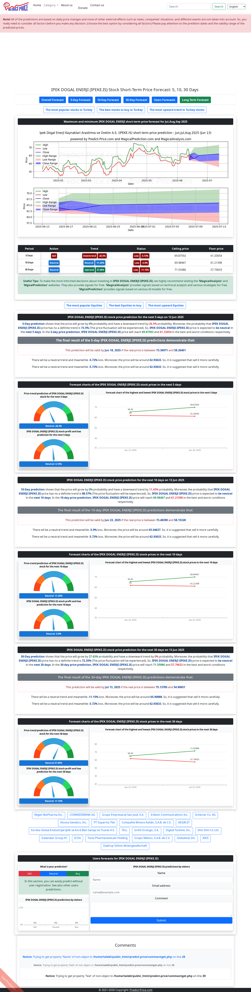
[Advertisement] (125, 61)
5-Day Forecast (80, 100)
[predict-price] (16, 6)
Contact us (97, 5)
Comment (161, 898)
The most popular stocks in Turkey (69, 110)
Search (218, 6)
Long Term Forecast (195, 100)
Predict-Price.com (141, 990)
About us (67, 5)
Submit (161, 920)
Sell (29, 873)
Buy (78, 873)
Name (161, 873)
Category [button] (50, 5)
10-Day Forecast (108, 100)
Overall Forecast (52, 100)
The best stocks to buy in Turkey (121, 110)
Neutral (53, 873)
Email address (161, 886)
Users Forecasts (164, 100)
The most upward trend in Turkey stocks (177, 110)
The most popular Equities (84, 305)
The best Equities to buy (125, 305)
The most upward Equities (166, 305)
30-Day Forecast (136, 100)
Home (37, 5)
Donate (83, 8)
